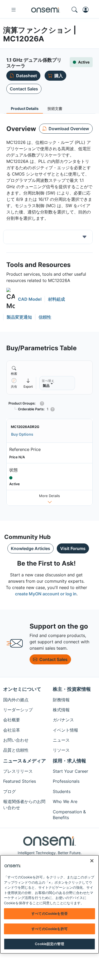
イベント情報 (65, 730)
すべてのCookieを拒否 (49, 913)
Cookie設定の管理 (49, 944)
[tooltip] (28, 383)
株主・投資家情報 (72, 689)
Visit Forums (73, 548)
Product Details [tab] (25, 108)
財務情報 (61, 699)
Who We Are (65, 801)
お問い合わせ (16, 740)
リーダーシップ (18, 709)
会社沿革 (11, 730)
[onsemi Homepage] (45, 9)
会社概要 (11, 719)
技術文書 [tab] (55, 108)
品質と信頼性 (16, 750)
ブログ (9, 791)
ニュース (61, 740)
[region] (49, 904)
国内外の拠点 (16, 699)
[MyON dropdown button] (87, 9)
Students (61, 791)
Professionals (66, 781)
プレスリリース (18, 771)
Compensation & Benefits (69, 814)
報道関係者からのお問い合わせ (24, 804)
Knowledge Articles (30, 548)
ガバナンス (63, 719)
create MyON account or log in (46, 593)
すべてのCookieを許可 (49, 929)
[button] (23, 299)
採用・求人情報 (69, 761)
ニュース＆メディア (24, 761)
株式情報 (61, 709)
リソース (61, 750)
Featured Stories (19, 781)
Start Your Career (70, 771)
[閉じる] (92, 861)
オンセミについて (22, 689)
